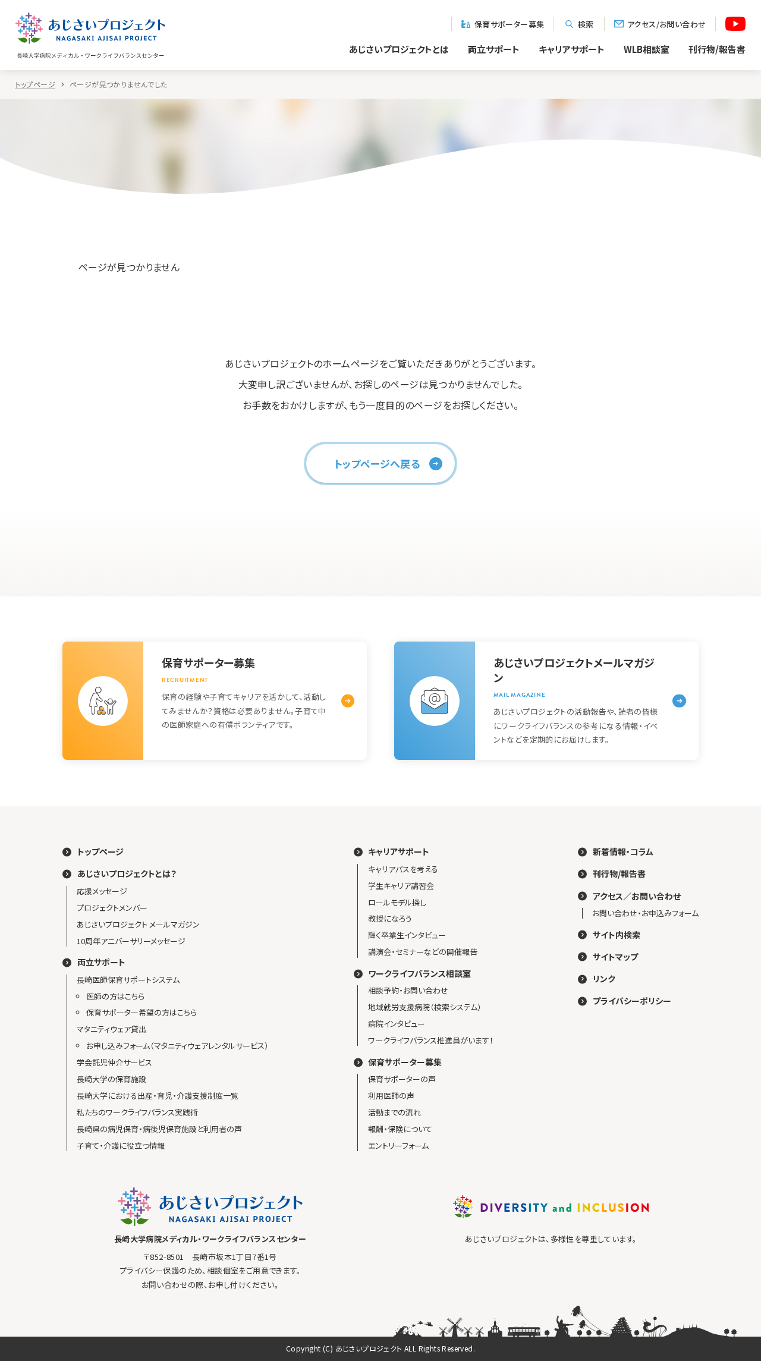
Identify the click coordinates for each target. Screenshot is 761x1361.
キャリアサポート (572, 49)
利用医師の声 (391, 1095)
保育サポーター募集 (509, 24)
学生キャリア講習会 (401, 885)
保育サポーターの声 (402, 1079)
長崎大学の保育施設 (111, 1079)
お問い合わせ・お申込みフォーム (645, 913)
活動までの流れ (394, 1112)
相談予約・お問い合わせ (408, 990)
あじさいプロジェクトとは (399, 49)
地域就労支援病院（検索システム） (425, 1007)
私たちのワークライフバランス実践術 (137, 1112)
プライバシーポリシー (632, 1001)
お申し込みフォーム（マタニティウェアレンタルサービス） (177, 1045)
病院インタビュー (396, 1023)
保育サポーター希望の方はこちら (141, 1012)
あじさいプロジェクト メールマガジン (138, 924)
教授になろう (390, 918)
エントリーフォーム (398, 1145)
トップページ (35, 84)
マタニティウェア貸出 (111, 1029)
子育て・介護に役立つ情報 (121, 1145)
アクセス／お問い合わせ (637, 896)
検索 (586, 24)
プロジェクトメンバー (112, 907)
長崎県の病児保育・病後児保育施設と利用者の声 (159, 1128)
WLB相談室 (646, 49)
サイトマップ (615, 957)
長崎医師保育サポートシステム (128, 979)
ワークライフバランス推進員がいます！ (430, 1040)
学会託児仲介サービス (114, 1062)
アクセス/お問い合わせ (666, 24)
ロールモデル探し (397, 902)
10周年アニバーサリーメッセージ (131, 941)
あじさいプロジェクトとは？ (127, 873)
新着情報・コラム (623, 851)
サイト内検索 (616, 935)
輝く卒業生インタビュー (407, 935)
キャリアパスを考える (403, 869)
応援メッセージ (102, 891)
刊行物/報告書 (717, 49)
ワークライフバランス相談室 (419, 973)
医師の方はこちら (115, 996)
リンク (604, 979)
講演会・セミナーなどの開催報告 (422, 951)
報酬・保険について (400, 1128)
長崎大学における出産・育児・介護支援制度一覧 (157, 1095)
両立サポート (494, 49)
